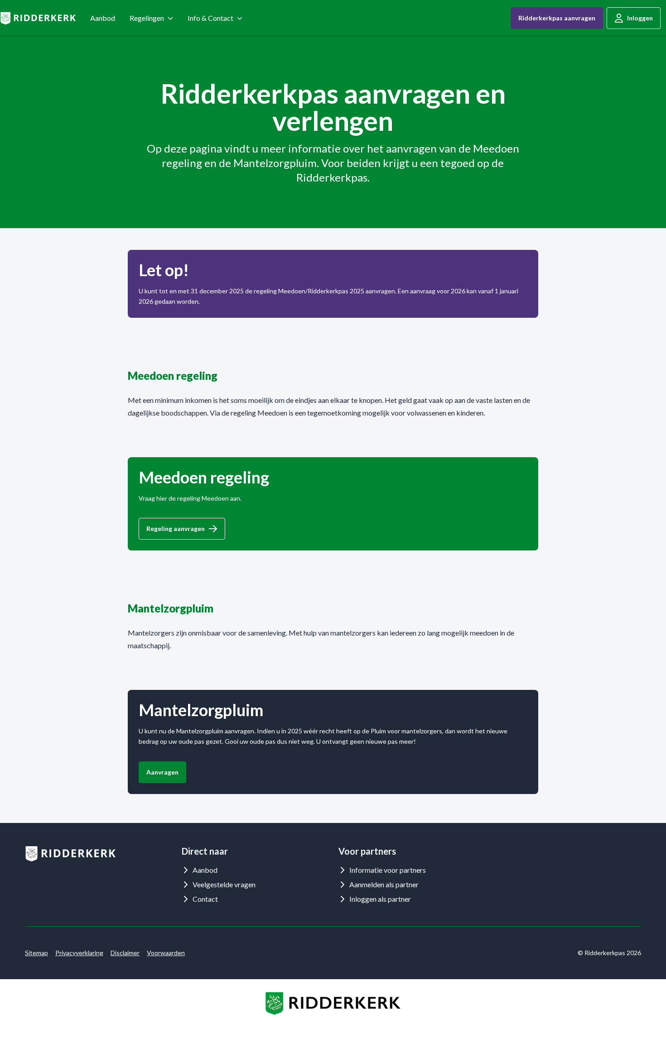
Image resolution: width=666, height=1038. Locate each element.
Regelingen (147, 18)
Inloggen (640, 18)
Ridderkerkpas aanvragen (556, 18)
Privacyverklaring (79, 953)
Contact (205, 898)
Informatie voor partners (387, 870)
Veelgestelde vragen (224, 884)
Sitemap (36, 953)
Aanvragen (162, 772)
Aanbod (102, 18)
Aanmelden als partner (384, 884)
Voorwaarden (166, 953)
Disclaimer (125, 953)
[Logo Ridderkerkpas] (38, 18)
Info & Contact (210, 18)
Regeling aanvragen (175, 528)
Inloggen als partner (380, 898)
